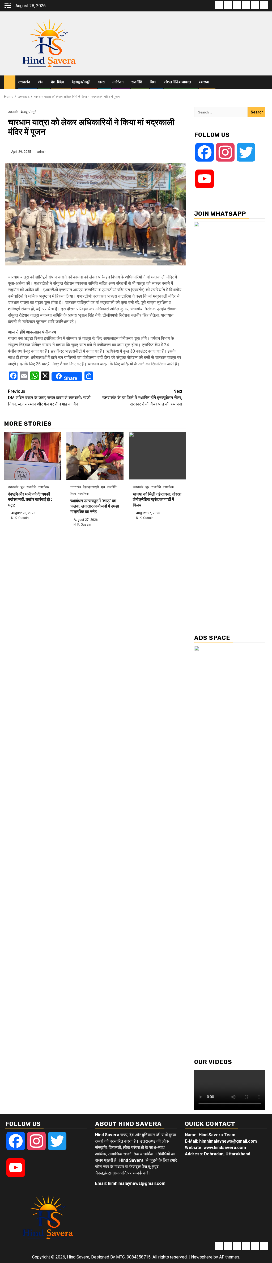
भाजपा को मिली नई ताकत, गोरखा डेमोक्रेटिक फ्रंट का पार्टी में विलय (157, 500)
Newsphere (201, 1257)
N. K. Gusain (20, 518)
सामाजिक (43, 487)
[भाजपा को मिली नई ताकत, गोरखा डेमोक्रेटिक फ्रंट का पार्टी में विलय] (157, 456)
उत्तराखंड (24, 82)
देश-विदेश (57, 82)
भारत (101, 82)
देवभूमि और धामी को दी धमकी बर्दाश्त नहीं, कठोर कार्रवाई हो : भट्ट (30, 500)
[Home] (9, 82)
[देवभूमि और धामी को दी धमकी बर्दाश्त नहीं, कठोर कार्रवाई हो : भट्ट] (32, 456)
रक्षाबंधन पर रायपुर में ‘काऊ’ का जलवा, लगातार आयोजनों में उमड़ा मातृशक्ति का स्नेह (94, 506)
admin (41, 152)
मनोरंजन (118, 82)
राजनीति (136, 82)
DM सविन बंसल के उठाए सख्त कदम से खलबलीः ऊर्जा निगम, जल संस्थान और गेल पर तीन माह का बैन (49, 398)
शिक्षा (153, 82)
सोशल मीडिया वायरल (177, 82)
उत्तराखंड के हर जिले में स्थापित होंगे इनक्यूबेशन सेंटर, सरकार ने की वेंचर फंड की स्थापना (142, 398)
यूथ (22, 487)
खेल (40, 82)
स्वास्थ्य (204, 82)
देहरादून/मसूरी (81, 82)
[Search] (264, 82)
